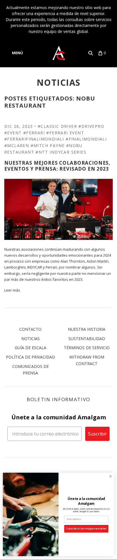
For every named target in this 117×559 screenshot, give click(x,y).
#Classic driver (57, 126)
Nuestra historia (86, 329)
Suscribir (97, 434)
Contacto (30, 329)
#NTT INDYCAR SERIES (60, 152)
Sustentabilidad (86, 338)
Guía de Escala (30, 347)
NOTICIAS (59, 82)
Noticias (30, 338)
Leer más (12, 290)
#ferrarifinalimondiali (34, 139)
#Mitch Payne (48, 145)
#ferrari (34, 132)
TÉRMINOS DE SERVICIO (87, 347)
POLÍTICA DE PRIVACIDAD (30, 357)
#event (13, 132)
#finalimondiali (86, 139)
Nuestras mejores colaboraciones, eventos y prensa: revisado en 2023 (57, 166)
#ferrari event (65, 132)
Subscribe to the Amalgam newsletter (86, 528)
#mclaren (16, 145)
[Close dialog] (110, 476)
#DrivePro (91, 126)
